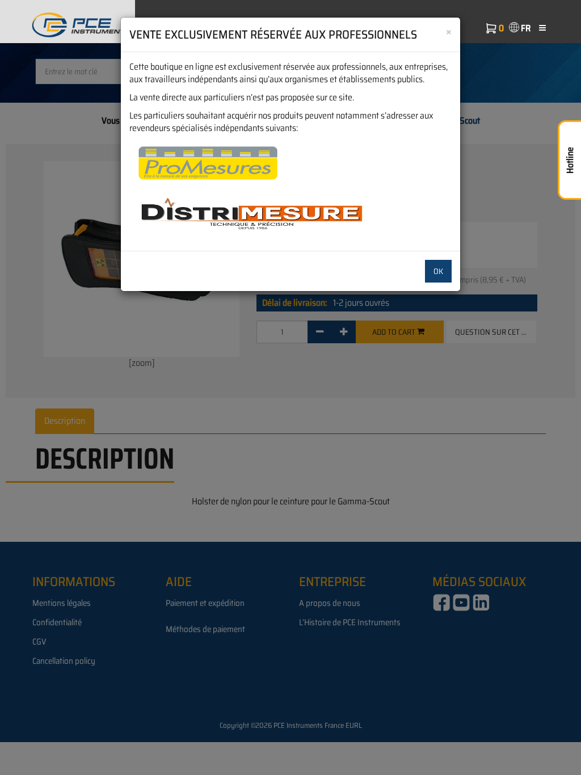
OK (438, 271)
